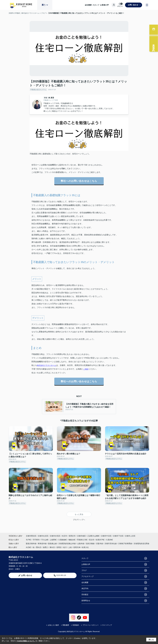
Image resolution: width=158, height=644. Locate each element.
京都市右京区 (43, 536)
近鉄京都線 (90, 544)
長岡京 (59, 547)
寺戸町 (29, 540)
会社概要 (88, 5)
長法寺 (92, 540)
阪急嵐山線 (52, 544)
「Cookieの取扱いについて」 (25, 641)
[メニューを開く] (147, 5)
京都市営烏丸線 (111, 544)
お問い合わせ (133, 5)
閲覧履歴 (66, 625)
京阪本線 (99, 544)
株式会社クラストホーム (46, 365)
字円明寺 (36, 540)
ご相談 (86, 369)
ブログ (84, 570)
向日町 (28, 547)
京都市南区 (81, 536)
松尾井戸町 (100, 540)
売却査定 (84, 594)
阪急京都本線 (31, 544)
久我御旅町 (62, 540)
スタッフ (95, 5)
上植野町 (53, 540)
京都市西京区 (31, 536)
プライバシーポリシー (91, 625)
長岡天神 (76, 547)
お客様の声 (104, 5)
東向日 (52, 547)
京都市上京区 (130, 536)
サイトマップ (107, 625)
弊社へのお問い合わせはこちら (79, 181)
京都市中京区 (106, 536)
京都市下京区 (118, 536)
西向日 (38, 547)
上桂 (70, 547)
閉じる (151, 640)
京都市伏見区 (55, 536)
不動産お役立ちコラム (38, 90)
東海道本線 (42, 544)
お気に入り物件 (53, 625)
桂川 (65, 547)
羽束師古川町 (82, 540)
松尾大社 (85, 547)
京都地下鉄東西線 (125, 544)
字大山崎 (45, 540)
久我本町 (109, 540)
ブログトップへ (79, 520)
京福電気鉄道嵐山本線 (67, 544)
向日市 (64, 536)
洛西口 (45, 547)
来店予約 (84, 588)
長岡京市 (72, 536)
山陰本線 (81, 544)
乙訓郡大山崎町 (93, 536)
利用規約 (76, 625)
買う (44, 5)
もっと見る (79, 514)
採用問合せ (85, 601)
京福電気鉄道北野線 (141, 544)
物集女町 (72, 540)
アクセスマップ (87, 576)
